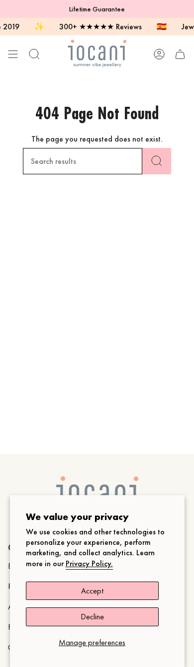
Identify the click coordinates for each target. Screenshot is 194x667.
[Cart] (180, 54)
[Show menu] (13, 54)
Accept (92, 591)
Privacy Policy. (89, 563)
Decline (92, 616)
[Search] (156, 161)
